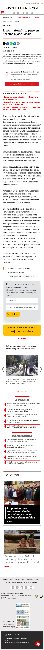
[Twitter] (4, 43)
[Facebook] (23, 12)
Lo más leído (22, 399)
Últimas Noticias (22, 18)
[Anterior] (3, 369)
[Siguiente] (41, 369)
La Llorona (35, 18)
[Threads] (14, 12)
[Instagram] (27, 12)
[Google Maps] (36, 596)
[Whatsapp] (11, 43)
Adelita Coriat (11, 47)
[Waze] (41, 596)
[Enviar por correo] (18, 43)
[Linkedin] (14, 43)
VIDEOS (22, 338)
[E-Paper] (39, 3)
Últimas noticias (22, 435)
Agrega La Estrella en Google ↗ (22, 84)
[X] (18, 12)
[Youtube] (32, 12)
